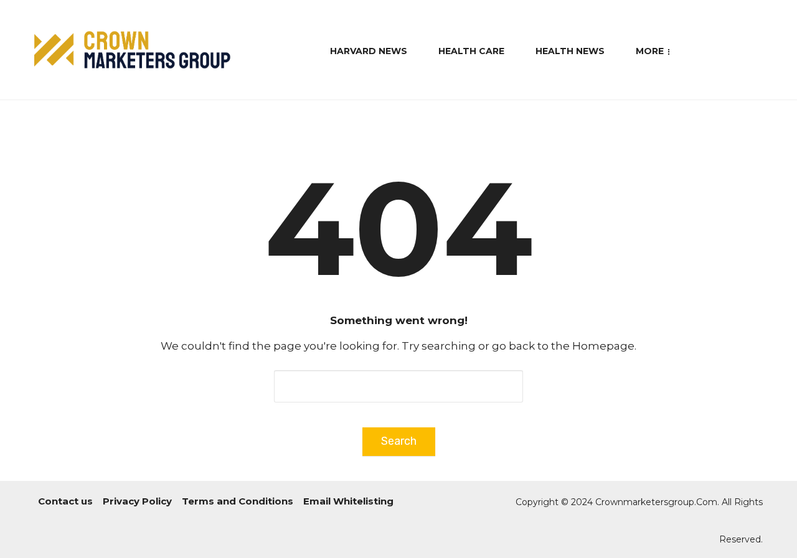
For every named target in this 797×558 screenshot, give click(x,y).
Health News (570, 51)
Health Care (471, 51)
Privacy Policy (137, 501)
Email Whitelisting (348, 501)
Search (399, 441)
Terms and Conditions (237, 501)
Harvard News (368, 51)
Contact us (65, 501)
